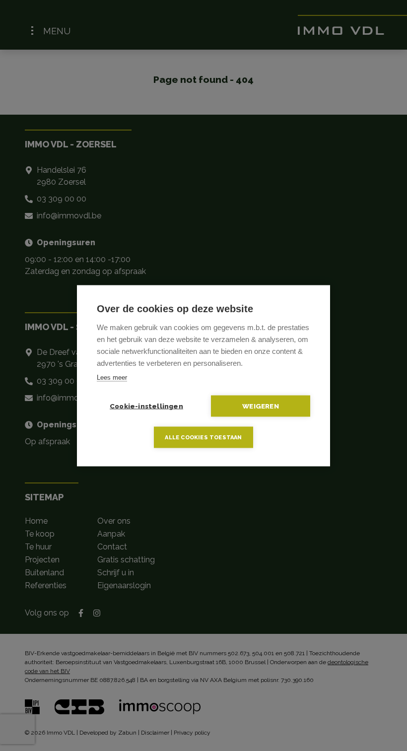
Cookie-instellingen (146, 406)
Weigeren (260, 406)
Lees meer (112, 377)
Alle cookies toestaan (203, 437)
